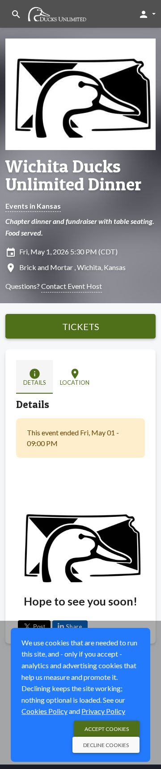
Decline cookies (106, 745)
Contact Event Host (71, 286)
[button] (147, 13)
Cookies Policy (44, 711)
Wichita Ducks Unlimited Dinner (73, 175)
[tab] (34, 377)
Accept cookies (107, 729)
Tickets (80, 326)
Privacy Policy (103, 711)
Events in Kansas (33, 206)
